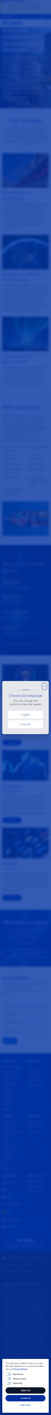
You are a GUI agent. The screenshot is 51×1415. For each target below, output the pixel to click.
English (25, 714)
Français (25, 724)
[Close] (44, 686)
